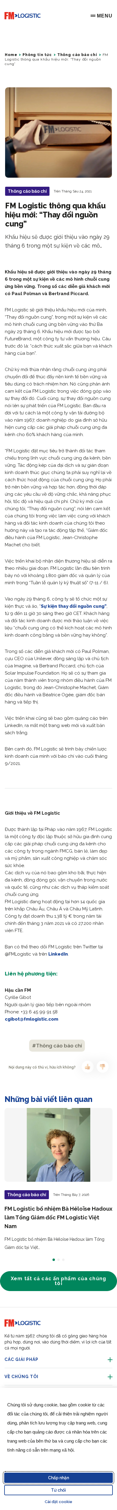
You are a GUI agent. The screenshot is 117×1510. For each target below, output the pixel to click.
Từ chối (58, 1490)
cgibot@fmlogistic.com (31, 1019)
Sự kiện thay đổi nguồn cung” (73, 606)
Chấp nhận (58, 1477)
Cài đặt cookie (58, 1501)
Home (11, 55)
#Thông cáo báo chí (57, 1046)
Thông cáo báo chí (77, 55)
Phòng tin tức (37, 55)
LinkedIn (58, 954)
